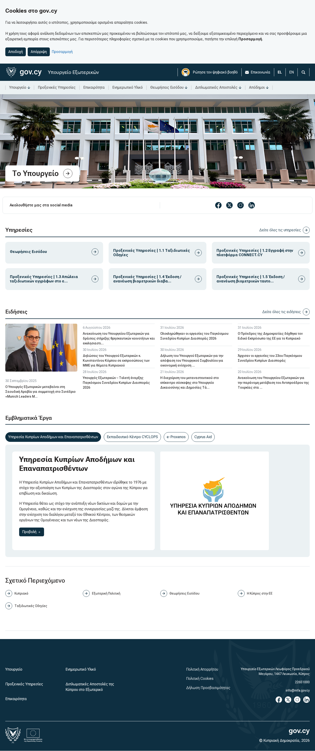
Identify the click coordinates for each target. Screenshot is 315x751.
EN (291, 72)
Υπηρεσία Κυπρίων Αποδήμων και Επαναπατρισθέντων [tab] (53, 437)
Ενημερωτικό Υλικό (127, 87)
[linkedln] (251, 205)
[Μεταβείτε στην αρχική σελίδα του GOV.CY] (23, 72)
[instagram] (240, 205)
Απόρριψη (39, 52)
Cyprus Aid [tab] (203, 437)
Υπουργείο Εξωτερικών (73, 72)
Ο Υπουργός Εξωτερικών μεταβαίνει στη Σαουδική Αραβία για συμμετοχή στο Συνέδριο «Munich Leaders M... (40, 391)
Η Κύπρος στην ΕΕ (260, 593)
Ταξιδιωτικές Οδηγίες (31, 606)
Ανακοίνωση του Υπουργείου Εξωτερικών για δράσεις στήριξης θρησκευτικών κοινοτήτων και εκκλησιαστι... (119, 338)
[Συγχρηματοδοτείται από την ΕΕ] (33, 735)
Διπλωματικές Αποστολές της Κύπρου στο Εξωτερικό (89, 687)
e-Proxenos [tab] (176, 437)
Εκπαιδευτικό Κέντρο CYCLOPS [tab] (132, 437)
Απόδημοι (257, 87)
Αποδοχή (15, 52)
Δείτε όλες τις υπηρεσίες (280, 230)
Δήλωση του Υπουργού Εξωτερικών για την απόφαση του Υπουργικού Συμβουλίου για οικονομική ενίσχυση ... (191, 360)
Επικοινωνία (260, 72)
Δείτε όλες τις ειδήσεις (281, 312)
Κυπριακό (21, 593)
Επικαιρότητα (94, 87)
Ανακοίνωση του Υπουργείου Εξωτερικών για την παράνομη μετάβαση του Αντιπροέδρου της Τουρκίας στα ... (273, 382)
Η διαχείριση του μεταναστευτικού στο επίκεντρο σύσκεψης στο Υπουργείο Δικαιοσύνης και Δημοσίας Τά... (189, 382)
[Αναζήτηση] (303, 72)
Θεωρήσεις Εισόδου (167, 87)
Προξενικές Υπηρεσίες (57, 87)
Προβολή (33, 531)
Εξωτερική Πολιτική (106, 593)
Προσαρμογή (62, 52)
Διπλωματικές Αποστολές (216, 87)
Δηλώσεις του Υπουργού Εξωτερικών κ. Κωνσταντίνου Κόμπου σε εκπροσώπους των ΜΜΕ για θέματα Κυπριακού (116, 360)
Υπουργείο (17, 87)
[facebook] (218, 205)
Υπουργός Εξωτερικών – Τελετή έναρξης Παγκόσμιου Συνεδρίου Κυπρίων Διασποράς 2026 (116, 382)
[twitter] (229, 205)
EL (280, 72)
